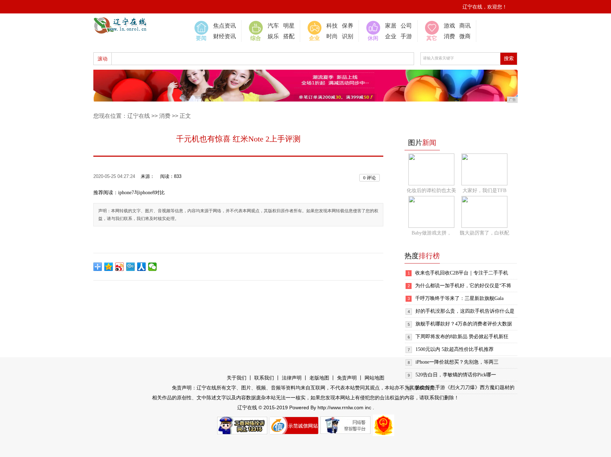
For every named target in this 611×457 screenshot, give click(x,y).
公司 (406, 26)
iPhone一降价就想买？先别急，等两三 (457, 362)
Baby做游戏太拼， (432, 233)
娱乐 (273, 36)
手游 (406, 36)
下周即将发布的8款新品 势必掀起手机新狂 (461, 336)
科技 (332, 26)
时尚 (332, 36)
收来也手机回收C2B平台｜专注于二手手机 (461, 273)
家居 (390, 26)
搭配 (289, 36)
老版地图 (319, 378)
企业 (390, 36)
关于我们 (236, 378)
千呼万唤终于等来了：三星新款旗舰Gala (459, 298)
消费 (449, 36)
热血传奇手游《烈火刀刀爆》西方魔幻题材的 (464, 387)
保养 (347, 26)
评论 (369, 177)
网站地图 (374, 378)
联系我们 (264, 378)
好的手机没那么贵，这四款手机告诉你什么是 (464, 311)
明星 (289, 26)
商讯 (465, 26)
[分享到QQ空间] (108, 266)
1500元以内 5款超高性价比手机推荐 (454, 349)
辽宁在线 (138, 116)
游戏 (449, 26)
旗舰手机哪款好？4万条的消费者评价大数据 (463, 323)
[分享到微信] (152, 266)
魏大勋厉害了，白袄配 (484, 233)
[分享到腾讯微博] (130, 266)
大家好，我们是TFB (484, 190)
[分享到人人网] (141, 266)
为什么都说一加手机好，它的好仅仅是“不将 (463, 285)
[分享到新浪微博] (119, 266)
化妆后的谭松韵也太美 (431, 190)
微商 (465, 36)
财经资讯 (224, 36)
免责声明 (347, 378)
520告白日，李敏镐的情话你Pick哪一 (455, 374)
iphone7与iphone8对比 (141, 192)
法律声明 (292, 378)
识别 (347, 36)
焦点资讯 (224, 26)
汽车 (273, 26)
